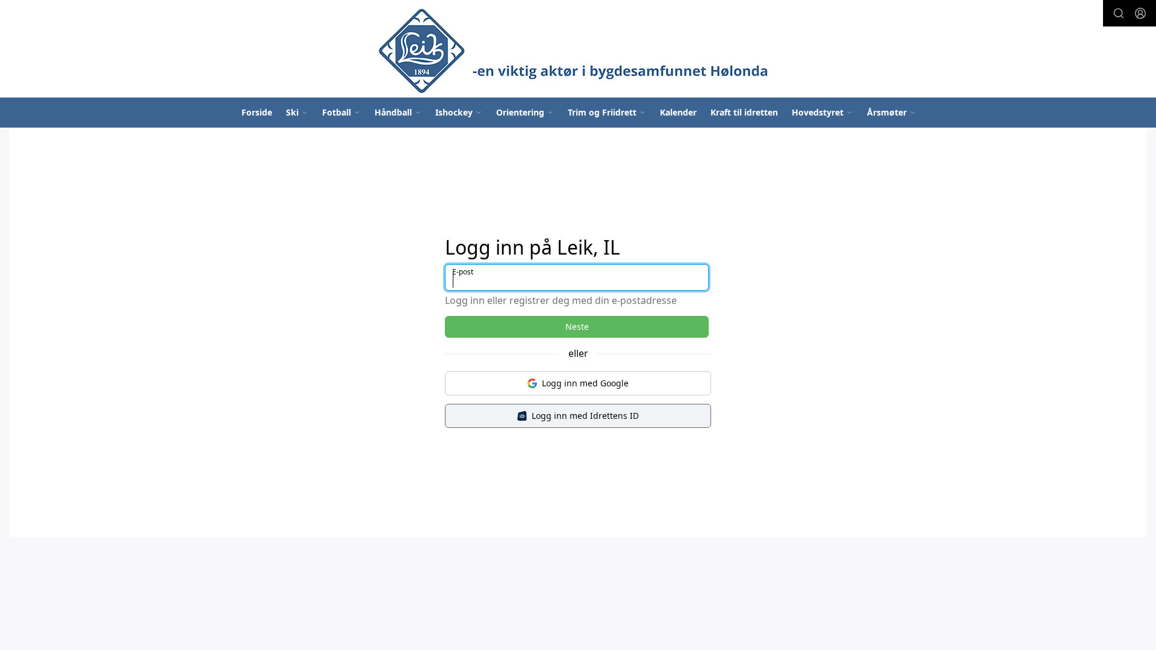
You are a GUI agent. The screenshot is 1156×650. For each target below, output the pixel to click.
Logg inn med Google (585, 383)
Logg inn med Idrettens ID (585, 415)
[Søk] (1119, 13)
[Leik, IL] (578, 49)
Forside (256, 112)
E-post (462, 272)
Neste (577, 326)
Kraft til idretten (744, 112)
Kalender (678, 112)
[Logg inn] (1140, 13)
